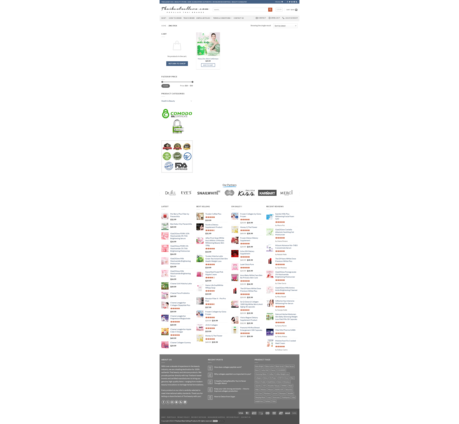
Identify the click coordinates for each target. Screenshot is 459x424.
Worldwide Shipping (216, 417)
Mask (290, 386)
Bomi (257, 370)
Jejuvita (258, 386)
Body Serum (290, 366)
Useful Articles (203, 18)
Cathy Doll (264, 370)
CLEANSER (281, 370)
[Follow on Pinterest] (294, 2)
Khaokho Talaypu (274, 386)
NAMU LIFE (279, 390)
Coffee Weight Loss (282, 374)
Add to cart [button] (208, 65)
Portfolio (171, 417)
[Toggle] (191, 100)
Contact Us (239, 18)
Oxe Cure (258, 393)
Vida (293, 397)
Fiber (292, 378)
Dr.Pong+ (273, 378)
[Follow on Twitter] (289, 2)
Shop (163, 18)
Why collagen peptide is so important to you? (232, 374)
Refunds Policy (233, 417)
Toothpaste (286, 397)
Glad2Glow (271, 382)
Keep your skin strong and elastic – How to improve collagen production (231, 389)
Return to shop (177, 63)
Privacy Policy (183, 417)
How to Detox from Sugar (224, 396)
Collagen (258, 378)
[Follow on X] (168, 402)
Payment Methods (198, 417)
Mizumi (270, 390)
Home (163, 26)
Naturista (289, 390)
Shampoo (282, 393)
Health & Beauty (168, 101)
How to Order (175, 18)
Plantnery (267, 393)
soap (269, 397)
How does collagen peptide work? (228, 367)
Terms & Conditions (221, 18)
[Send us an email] (292, 2)
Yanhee (267, 401)
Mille (257, 390)
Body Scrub (279, 366)
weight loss (259, 401)
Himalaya (286, 382)
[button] (279, 9)
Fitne (257, 382)
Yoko (274, 401)
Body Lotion (269, 366)
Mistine (263, 390)
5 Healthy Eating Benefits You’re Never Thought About (230, 382)
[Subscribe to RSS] (296, 2)
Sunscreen (276, 397)
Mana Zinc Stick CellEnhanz (208, 59)
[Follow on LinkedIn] (185, 402)
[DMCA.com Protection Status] (218, 421)
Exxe (286, 378)
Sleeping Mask (260, 397)
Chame (272, 370)
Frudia (263, 382)
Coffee (271, 374)
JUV (264, 386)
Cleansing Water (261, 374)
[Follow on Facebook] (287, 2)
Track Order (189, 18)
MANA (284, 386)
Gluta (279, 382)
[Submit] (270, 10)
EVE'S (281, 378)
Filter (165, 86)
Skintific (290, 393)
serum (275, 393)
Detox (265, 378)
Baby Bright (259, 366)
